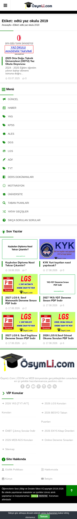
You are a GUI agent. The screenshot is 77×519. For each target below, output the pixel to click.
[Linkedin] (49, 386)
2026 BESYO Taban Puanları (54, 417)
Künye (8, 478)
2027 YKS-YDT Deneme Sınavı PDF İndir (57, 299)
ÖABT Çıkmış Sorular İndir (20, 430)
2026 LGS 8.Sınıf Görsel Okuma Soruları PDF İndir (58, 337)
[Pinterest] (38, 386)
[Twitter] (28, 386)
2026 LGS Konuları (55, 403)
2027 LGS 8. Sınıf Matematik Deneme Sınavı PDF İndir (21, 300)
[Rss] (54, 386)
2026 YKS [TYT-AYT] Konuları (15, 408)
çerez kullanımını (49, 513)
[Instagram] (44, 386)
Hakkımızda (51, 469)
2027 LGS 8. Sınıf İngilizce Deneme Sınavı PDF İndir (21, 337)
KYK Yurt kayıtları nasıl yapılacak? (57, 264)
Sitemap (10, 449)
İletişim (48, 478)
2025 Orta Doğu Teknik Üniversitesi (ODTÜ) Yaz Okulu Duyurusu (19, 61)
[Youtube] (33, 386)
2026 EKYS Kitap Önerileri (59, 430)
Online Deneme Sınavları (59, 440)
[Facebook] (22, 386)
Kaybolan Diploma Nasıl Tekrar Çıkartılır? (20, 264)
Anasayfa (6, 25)
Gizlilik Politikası (14, 469)
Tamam (44, 516)
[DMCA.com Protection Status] (40, 496)
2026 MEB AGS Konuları (19, 440)
